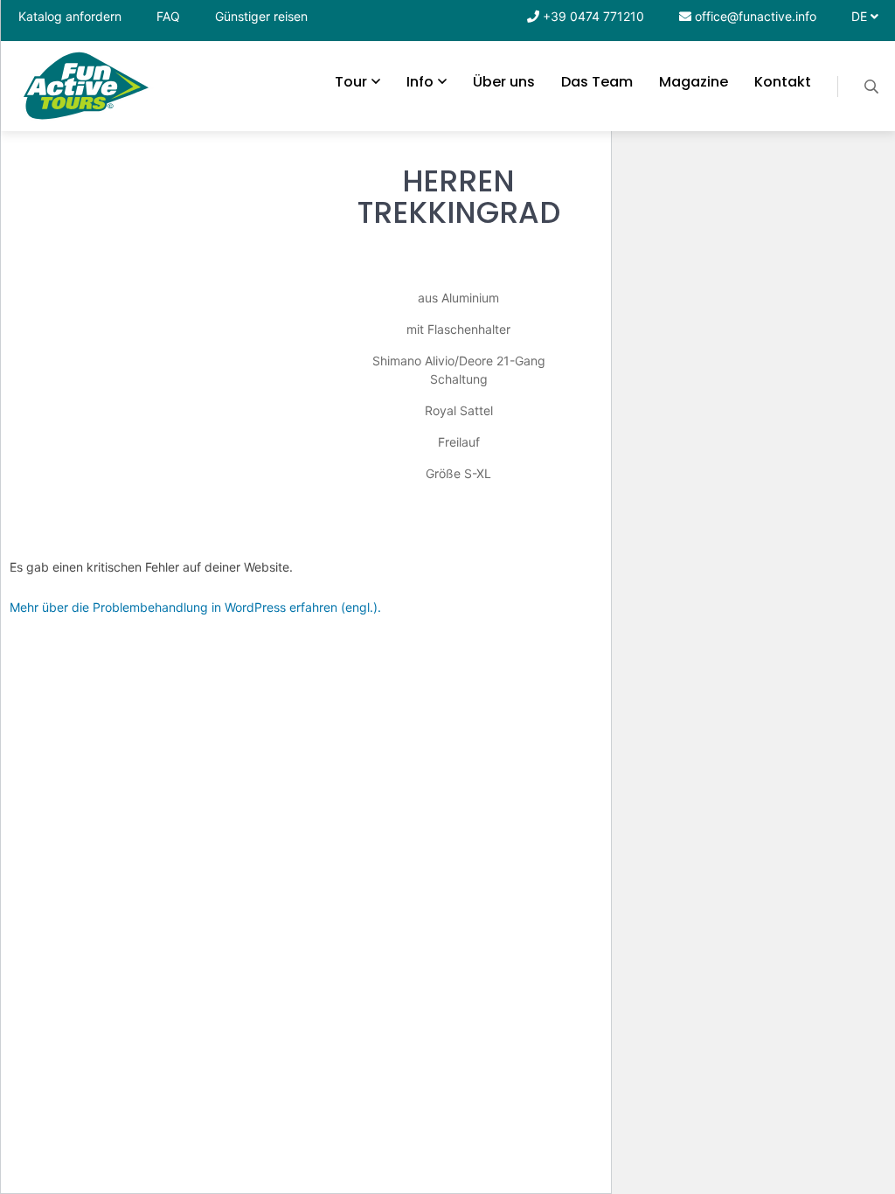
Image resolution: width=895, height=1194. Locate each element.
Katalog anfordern (69, 16)
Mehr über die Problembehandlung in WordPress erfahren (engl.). (195, 607)
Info (420, 82)
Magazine (693, 82)
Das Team (597, 82)
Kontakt (782, 82)
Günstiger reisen (261, 16)
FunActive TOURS (86, 86)
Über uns (504, 82)
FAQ (168, 16)
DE (861, 16)
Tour (351, 82)
